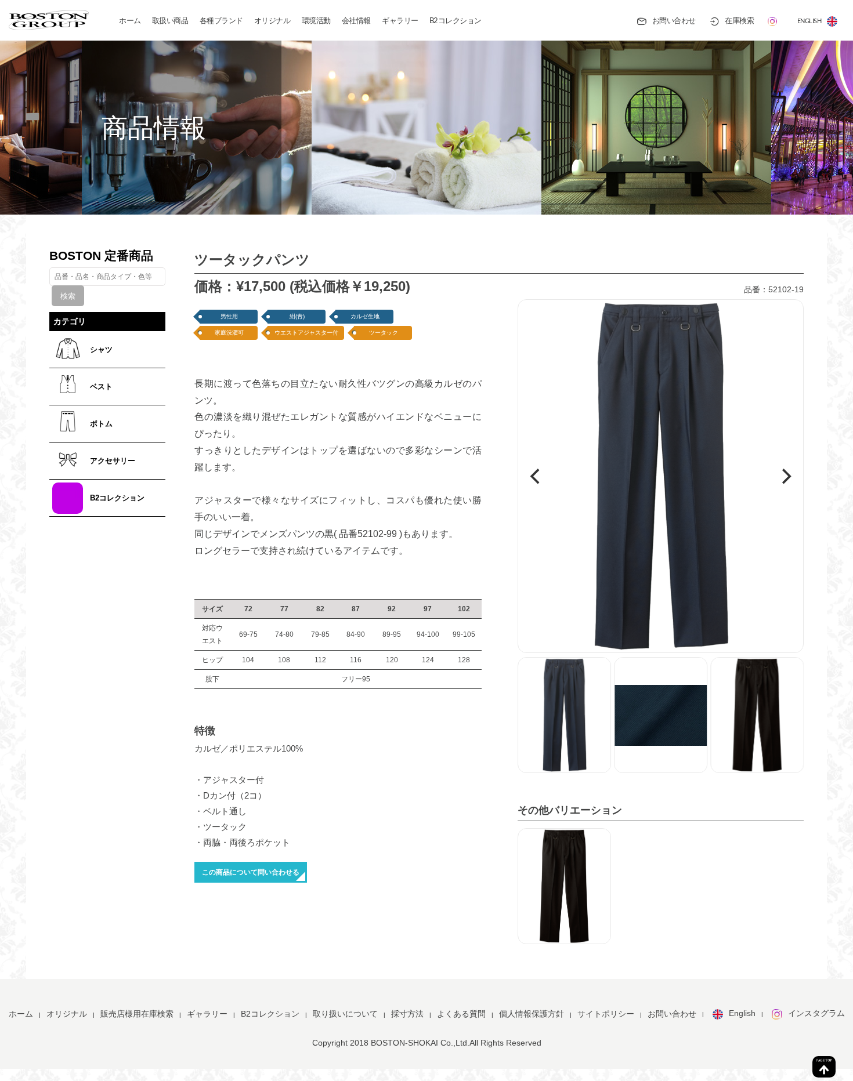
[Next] (785, 476)
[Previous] (536, 476)
